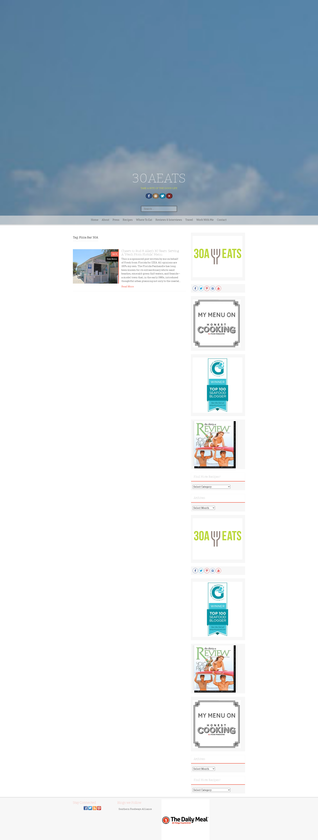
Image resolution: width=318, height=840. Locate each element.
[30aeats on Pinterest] (99, 807)
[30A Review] (215, 444)
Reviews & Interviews (169, 219)
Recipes (128, 219)
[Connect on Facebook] (86, 807)
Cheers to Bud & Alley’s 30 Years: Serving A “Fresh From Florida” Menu (150, 252)
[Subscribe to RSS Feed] (95, 807)
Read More (127, 286)
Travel (189, 219)
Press (116, 219)
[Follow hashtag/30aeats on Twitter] (90, 807)
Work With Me (205, 219)
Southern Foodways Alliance (135, 809)
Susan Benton (112, 259)
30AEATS (159, 178)
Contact (222, 219)
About (105, 219)
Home (94, 219)
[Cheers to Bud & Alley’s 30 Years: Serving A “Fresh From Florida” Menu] (95, 266)
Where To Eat (144, 219)
